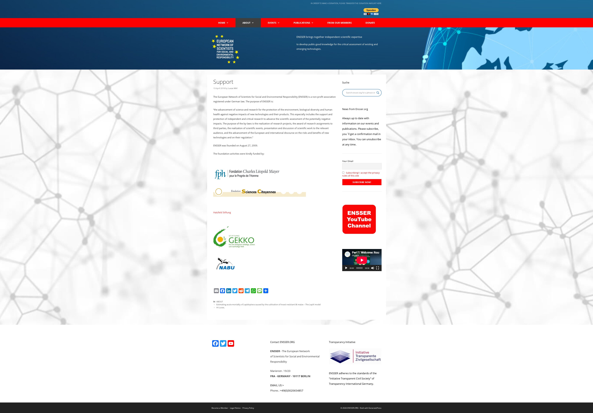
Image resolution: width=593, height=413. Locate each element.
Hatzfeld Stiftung (222, 212)
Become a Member (220, 408)
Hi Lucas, (220, 307)
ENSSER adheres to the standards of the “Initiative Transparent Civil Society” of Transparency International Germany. (353, 378)
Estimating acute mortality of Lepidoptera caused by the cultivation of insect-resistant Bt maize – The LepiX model (268, 304)
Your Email (347, 161)
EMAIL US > (277, 385)
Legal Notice (235, 408)
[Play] (346, 268)
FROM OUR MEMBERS (339, 22)
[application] (362, 260)
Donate (370, 22)
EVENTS (272, 22)
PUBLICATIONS (302, 22)
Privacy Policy (248, 408)
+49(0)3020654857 (291, 390)
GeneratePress (374, 408)
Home (221, 22)
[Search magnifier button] (378, 93)
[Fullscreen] (377, 268)
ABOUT (246, 22)
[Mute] (372, 268)
